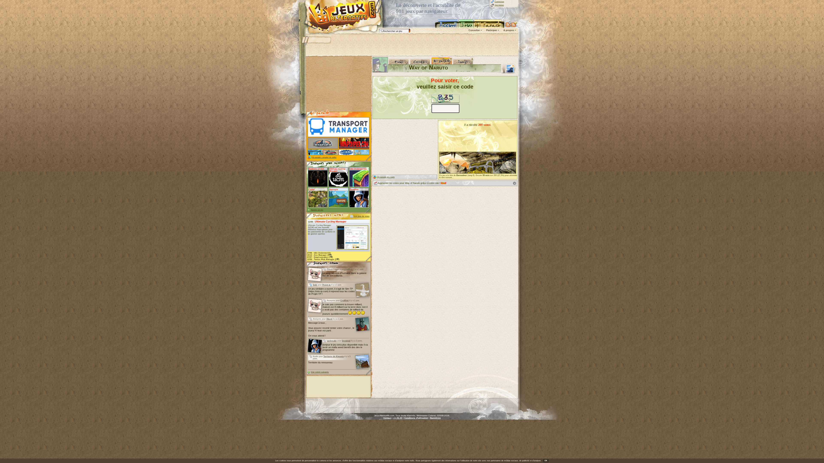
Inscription (499, 5)
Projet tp (326, 285)
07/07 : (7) (320, 257)
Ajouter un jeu (317, 210)
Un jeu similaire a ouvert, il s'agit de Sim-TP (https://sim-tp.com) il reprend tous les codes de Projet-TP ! (331, 291)
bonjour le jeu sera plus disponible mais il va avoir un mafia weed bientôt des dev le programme (345, 347)
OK (545, 461)
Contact (387, 418)
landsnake (332, 341)
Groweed (346, 341)
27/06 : (319, 253)
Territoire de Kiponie (333, 356)
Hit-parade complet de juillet (324, 157)
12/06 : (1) (323, 259)
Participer (491, 30)
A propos (508, 30)
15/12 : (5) (319, 255)
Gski (315, 285)
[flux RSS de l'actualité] (514, 24)
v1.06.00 (397, 418)
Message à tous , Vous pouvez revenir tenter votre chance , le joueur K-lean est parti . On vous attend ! (331, 329)
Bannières (435, 418)
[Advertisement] (412, 45)
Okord (329, 319)
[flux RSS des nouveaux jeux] (508, 24)
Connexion (499, 2)
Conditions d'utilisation (416, 418)
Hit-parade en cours (386, 177)
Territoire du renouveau (320, 362)
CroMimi (348, 269)
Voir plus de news (362, 216)
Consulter (474, 30)
